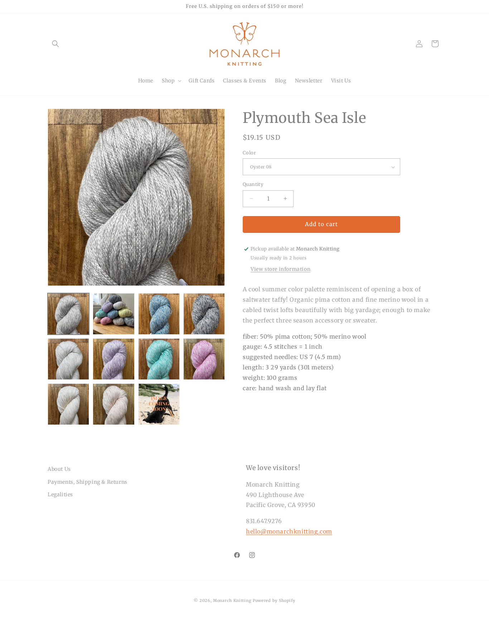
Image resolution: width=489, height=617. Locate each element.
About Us (59, 469)
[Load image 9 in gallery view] (68, 404)
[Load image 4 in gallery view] (204, 314)
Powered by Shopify (274, 600)
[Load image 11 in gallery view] (159, 404)
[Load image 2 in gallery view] (113, 314)
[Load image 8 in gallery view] (204, 359)
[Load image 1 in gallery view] (68, 314)
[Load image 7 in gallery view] (159, 359)
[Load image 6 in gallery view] (113, 359)
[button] (55, 44)
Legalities (60, 494)
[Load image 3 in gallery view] (159, 314)
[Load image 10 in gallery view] (113, 404)
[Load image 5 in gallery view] (68, 359)
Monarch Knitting (232, 600)
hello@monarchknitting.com (289, 531)
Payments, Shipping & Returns (87, 482)
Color (249, 153)
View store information (280, 269)
